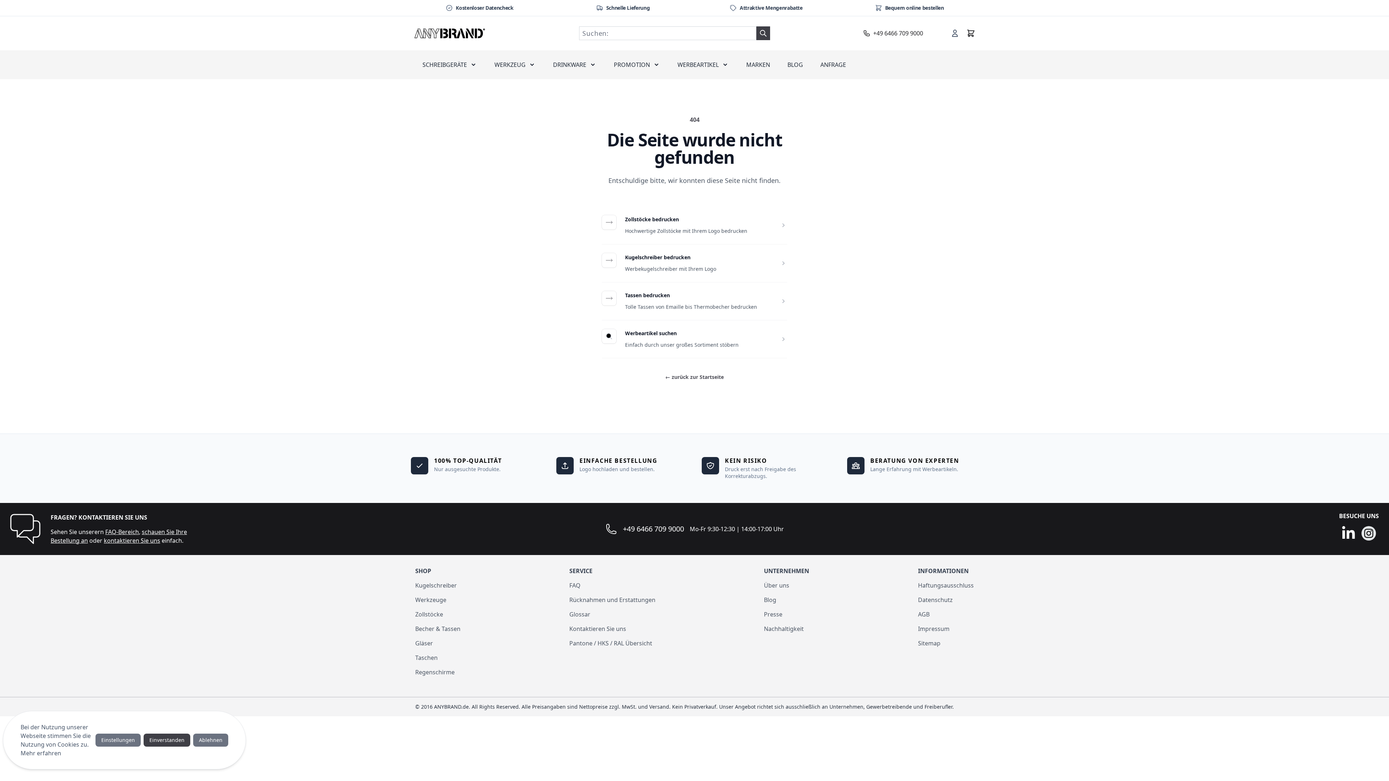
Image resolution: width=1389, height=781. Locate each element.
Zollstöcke (429, 614)
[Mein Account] (955, 33)
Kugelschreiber (436, 585)
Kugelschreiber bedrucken (658, 257)
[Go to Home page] (450, 33)
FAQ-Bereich (122, 532)
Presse (773, 614)
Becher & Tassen (437, 629)
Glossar (579, 614)
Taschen (426, 658)
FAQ (575, 585)
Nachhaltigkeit (784, 629)
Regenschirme (435, 672)
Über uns (776, 585)
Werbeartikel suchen (651, 333)
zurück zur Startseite (694, 377)
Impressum (934, 629)
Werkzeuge (430, 600)
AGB (924, 614)
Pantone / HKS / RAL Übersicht (610, 643)
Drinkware (569, 65)
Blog (795, 65)
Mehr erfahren (41, 753)
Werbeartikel (698, 65)
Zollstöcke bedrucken (652, 219)
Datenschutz (935, 600)
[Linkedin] (1348, 533)
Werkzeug (510, 65)
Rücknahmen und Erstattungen (612, 600)
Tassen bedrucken (647, 295)
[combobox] (667, 33)
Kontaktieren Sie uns (597, 629)
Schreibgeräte (444, 65)
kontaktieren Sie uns (132, 541)
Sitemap (929, 643)
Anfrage (833, 65)
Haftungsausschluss (946, 585)
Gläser (424, 643)
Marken (758, 65)
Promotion (632, 65)
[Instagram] (1369, 533)
